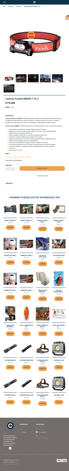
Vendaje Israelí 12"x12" (59, 221)
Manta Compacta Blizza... (42, 326)
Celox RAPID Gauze (59, 255)
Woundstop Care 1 (10, 255)
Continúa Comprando (42, 176)
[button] (8, 41)
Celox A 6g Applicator (42, 256)
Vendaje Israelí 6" (26, 220)
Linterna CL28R (59, 360)
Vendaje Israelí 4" (10, 220)
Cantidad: (8, 165)
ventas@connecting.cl (42, 438)
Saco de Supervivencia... (59, 291)
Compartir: (9, 183)
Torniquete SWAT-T (26, 255)
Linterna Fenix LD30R (26, 360)
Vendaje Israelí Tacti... (42, 221)
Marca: (7, 107)
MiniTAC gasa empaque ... (42, 291)
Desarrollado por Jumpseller (11, 464)
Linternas (10, 6)
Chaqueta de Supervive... (10, 326)
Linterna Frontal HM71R (42, 361)
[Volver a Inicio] (4, 6)
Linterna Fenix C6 (10, 360)
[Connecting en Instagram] (10, 448)
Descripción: (9, 116)
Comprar (10, 227)
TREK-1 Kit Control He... (59, 326)
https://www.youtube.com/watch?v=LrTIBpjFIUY (18, 157)
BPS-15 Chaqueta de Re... (26, 326)
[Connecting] (34, 2)
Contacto (23, 432)
